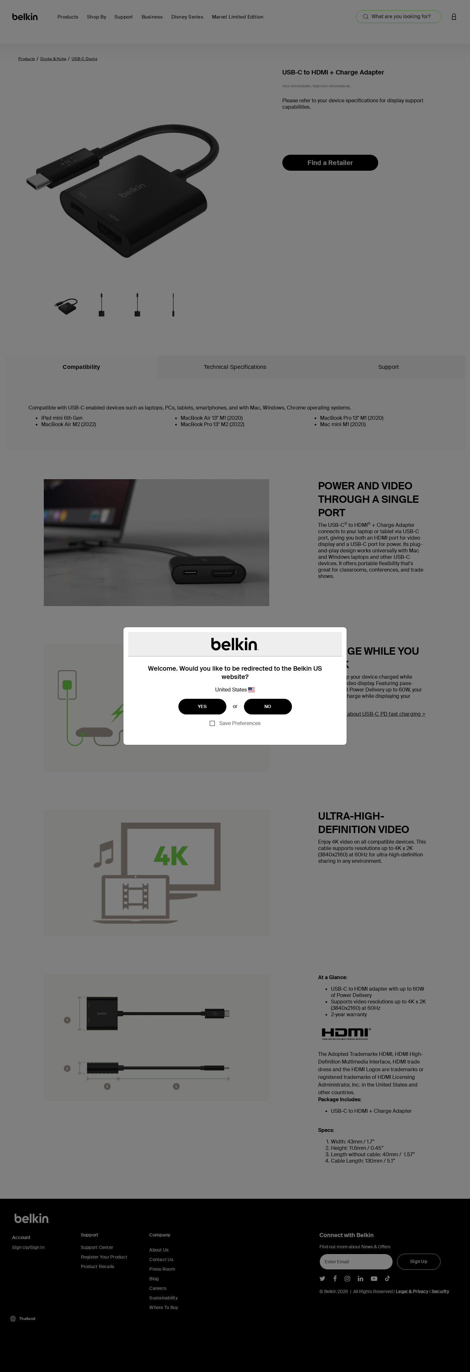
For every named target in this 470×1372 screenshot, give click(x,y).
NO (267, 706)
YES (202, 706)
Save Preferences (240, 723)
